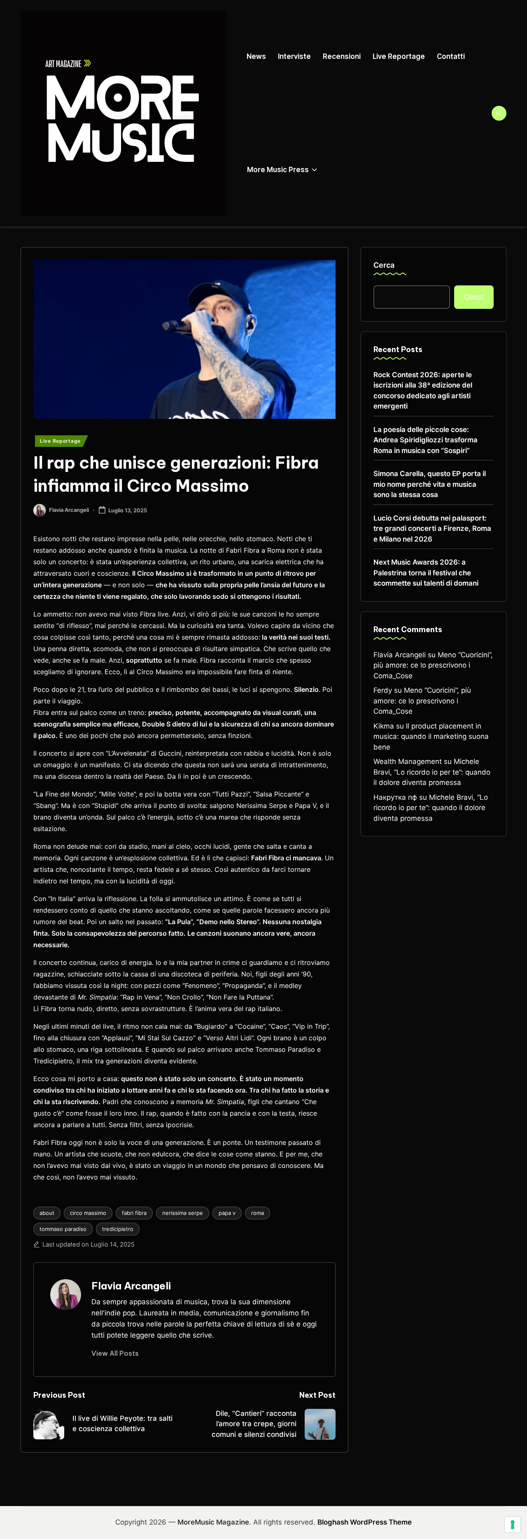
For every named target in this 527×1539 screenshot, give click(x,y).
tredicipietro (117, 1229)
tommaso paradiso (63, 1229)
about (47, 1213)
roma (257, 1213)
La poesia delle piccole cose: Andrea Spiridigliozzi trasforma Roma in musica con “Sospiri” (425, 440)
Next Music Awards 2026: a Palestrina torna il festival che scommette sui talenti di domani (425, 572)
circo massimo (88, 1213)
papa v (227, 1213)
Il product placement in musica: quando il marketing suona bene (431, 736)
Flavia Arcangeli (131, 1286)
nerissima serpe (182, 1213)
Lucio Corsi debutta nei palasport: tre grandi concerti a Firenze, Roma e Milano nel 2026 (432, 528)
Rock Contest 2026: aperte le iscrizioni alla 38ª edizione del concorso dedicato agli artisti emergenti (422, 391)
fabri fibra (134, 1213)
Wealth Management (407, 761)
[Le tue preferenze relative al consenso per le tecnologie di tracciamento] (512, 1524)
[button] (115, 1353)
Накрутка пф (395, 797)
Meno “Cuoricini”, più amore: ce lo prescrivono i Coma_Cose (433, 665)
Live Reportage (60, 441)
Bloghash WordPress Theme (364, 1522)
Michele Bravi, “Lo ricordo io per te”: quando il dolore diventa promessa (431, 772)
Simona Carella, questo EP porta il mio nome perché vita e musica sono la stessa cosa (429, 484)
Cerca (383, 265)
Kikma (383, 726)
